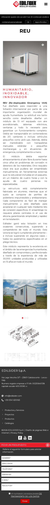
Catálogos (9, 423)
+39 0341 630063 (12, 400)
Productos (9, 419)
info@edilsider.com (13, 396)
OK (28, 22)
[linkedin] (30, 438)
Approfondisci (41, 22)
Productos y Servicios (14, 410)
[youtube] (25, 438)
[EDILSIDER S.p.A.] (25, 4)
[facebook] (20, 438)
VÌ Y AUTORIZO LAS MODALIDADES (26, 495)
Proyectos (9, 414)
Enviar (25, 501)
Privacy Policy (17, 433)
